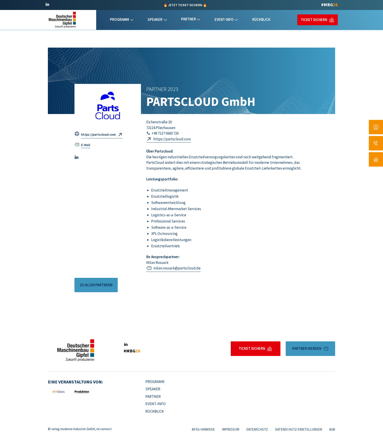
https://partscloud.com (98, 134)
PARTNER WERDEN (306, 348)
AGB (332, 429)
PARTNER (188, 19)
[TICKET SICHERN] (376, 159)
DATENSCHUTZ (257, 429)
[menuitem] (121, 20)
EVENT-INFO (224, 19)
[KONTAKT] (376, 143)
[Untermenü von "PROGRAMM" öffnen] (132, 20)
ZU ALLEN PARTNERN (96, 284)
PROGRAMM (119, 19)
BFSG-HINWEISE (203, 429)
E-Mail (85, 145)
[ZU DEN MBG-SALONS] (376, 127)
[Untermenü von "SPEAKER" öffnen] (165, 20)
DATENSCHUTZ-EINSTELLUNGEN (298, 429)
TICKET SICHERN (314, 19)
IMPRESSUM (230, 429)
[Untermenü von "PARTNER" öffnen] (199, 19)
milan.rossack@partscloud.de (177, 268)
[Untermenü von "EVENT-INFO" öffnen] (236, 20)
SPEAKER (155, 19)
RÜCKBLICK (261, 19)
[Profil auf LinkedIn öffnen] (47, 4)
